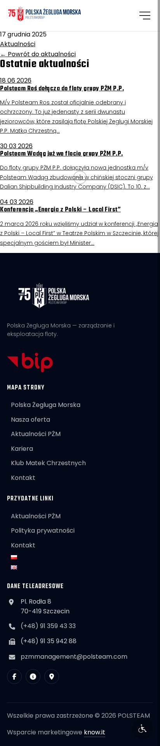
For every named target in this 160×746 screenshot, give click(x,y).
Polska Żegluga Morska (45, 404)
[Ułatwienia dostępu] (142, 728)
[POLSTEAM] (45, 14)
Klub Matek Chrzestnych (48, 463)
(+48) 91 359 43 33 (48, 625)
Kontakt (23, 477)
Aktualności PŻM (36, 433)
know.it (94, 732)
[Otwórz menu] (144, 15)
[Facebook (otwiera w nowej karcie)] (14, 676)
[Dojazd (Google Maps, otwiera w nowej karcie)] (51, 676)
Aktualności (17, 44)
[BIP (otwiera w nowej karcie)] (33, 676)
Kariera (22, 448)
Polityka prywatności (43, 530)
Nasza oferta (30, 419)
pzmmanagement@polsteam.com (74, 656)
